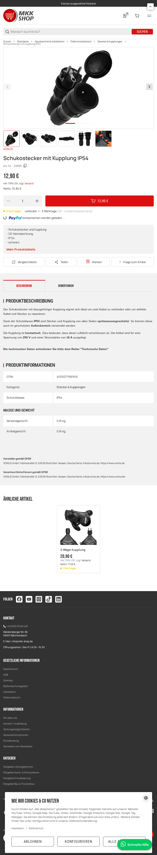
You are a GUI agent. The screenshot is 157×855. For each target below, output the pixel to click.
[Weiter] (149, 86)
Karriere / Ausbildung (15, 723)
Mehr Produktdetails (21, 249)
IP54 (59, 398)
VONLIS (8, 149)
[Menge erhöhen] (37, 201)
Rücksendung (11, 740)
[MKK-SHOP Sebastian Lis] (18, 15)
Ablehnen (33, 841)
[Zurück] (7, 86)
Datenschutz (10, 669)
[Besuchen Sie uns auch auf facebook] (19, 599)
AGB (5, 674)
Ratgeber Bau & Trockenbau (18, 784)
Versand (29, 183)
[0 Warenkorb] (136, 15)
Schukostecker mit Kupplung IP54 (22, 44)
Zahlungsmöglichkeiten (16, 729)
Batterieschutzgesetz (15, 686)
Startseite (23, 41)
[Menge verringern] (8, 201)
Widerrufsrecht (11, 697)
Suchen (142, 32)
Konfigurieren (78, 841)
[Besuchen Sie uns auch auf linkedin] (58, 599)
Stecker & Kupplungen (110, 41)
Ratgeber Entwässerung (16, 778)
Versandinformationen (15, 735)
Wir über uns (10, 718)
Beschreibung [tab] (24, 286)
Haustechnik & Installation (49, 41)
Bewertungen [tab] (66, 286)
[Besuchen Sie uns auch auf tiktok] (48, 599)
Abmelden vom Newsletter (18, 746)
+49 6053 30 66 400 (17, 626)
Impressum (9, 692)
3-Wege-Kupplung (72, 550)
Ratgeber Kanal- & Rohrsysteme (21, 772)
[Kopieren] (25, 165)
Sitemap (8, 680)
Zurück (7, 41)
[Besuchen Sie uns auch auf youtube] (29, 599)
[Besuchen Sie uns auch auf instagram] (39, 599)
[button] (78, 527)
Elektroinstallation (81, 41)
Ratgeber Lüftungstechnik (18, 766)
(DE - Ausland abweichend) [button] (75, 211)
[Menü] (149, 15)
